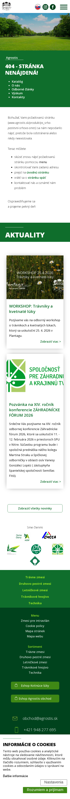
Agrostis (12, 58)
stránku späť (37, 178)
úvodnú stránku (38, 172)
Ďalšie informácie (15, 776)
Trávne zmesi (35, 577)
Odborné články (23, 89)
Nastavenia (53, 782)
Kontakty (18, 97)
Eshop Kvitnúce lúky (35, 686)
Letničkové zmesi (35, 590)
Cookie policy (35, 626)
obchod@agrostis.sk (40, 718)
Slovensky (38, 7)
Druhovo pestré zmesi (35, 584)
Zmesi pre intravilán (35, 621)
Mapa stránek (35, 631)
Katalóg (17, 81)
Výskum (17, 93)
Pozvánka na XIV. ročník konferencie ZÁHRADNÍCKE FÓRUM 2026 (34, 410)
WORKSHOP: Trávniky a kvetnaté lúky (31, 308)
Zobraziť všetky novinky (35, 508)
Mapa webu (35, 636)
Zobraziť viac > (50, 341)
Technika (35, 603)
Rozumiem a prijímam (45, 790)
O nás (16, 85)
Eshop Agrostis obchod (35, 698)
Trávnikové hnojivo (35, 597)
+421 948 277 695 (40, 729)
